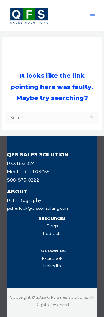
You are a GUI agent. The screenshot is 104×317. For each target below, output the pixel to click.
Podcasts (52, 233)
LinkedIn (52, 265)
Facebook (52, 258)
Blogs (52, 226)
